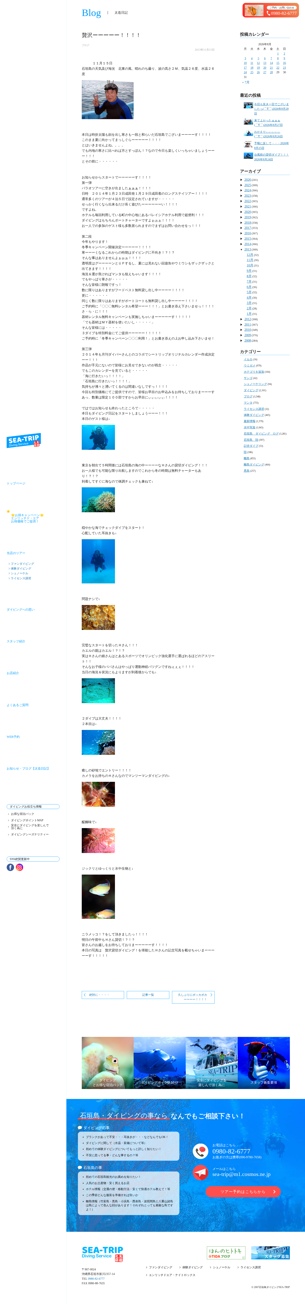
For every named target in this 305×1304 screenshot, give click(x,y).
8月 (249, 276)
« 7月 (246, 82)
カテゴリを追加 (254, 371)
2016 (247, 233)
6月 (249, 287)
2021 (247, 206)
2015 (247, 238)
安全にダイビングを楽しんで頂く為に (30, 827)
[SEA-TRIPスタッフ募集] (270, 1256)
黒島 (247, 470)
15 (277, 63)
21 (271, 67)
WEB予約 (13, 736)
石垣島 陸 (251, 439)
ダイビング (251, 390)
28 (271, 72)
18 (251, 67)
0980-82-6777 (231, 1151)
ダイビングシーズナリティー (30, 834)
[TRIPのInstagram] (19, 867)
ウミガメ (249, 365)
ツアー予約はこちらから (243, 1192)
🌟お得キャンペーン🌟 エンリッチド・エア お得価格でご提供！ (35, 518)
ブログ (85, 45)
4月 (249, 297)
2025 (247, 185)
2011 (247, 324)
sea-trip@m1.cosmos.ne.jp (241, 1174)
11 (251, 63)
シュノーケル (19, 573)
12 (258, 63)
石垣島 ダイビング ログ (261, 433)
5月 (249, 292)
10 (245, 63)
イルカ (248, 359)
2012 (247, 319)
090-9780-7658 (250, 1157)
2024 (247, 190)
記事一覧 (148, 994)
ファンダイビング (22, 563)
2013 (247, 249)
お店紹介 (13, 673)
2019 (247, 217)
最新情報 (249, 421)
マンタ (248, 402)
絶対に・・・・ (99, 994)
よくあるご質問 (17, 705)
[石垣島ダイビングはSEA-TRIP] (24, 440)
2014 (247, 244)
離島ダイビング (254, 464)
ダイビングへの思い (21, 609)
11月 (250, 260)
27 (264, 72)
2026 (247, 179)
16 (284, 63)
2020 (247, 212)
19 (258, 67)
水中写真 (249, 427)
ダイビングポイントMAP (27, 820)
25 (251, 72)
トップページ (16, 483)
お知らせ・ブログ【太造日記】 (28, 768)
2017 (247, 228)
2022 (247, 201)
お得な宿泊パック (22, 814)
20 (264, 67)
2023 (247, 195)
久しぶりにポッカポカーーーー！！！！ (192, 997)
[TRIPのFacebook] (10, 867)
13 (264, 63)
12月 (250, 255)
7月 (249, 281)
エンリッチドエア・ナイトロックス (172, 1275)
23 (284, 67)
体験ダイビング (21, 568)
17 (245, 67)
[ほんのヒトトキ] (226, 1256)
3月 (249, 303)
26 (258, 72)
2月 (249, 308)
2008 (247, 340)
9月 (249, 271)
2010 (247, 329)
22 (277, 67)
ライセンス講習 (21, 578)
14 (271, 63)
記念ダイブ (251, 445)
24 (245, 72)
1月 (249, 313)
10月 (250, 265)
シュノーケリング (255, 384)
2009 (247, 335)
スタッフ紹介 (16, 641)
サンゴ (248, 378)
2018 (247, 222)
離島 (247, 458)
